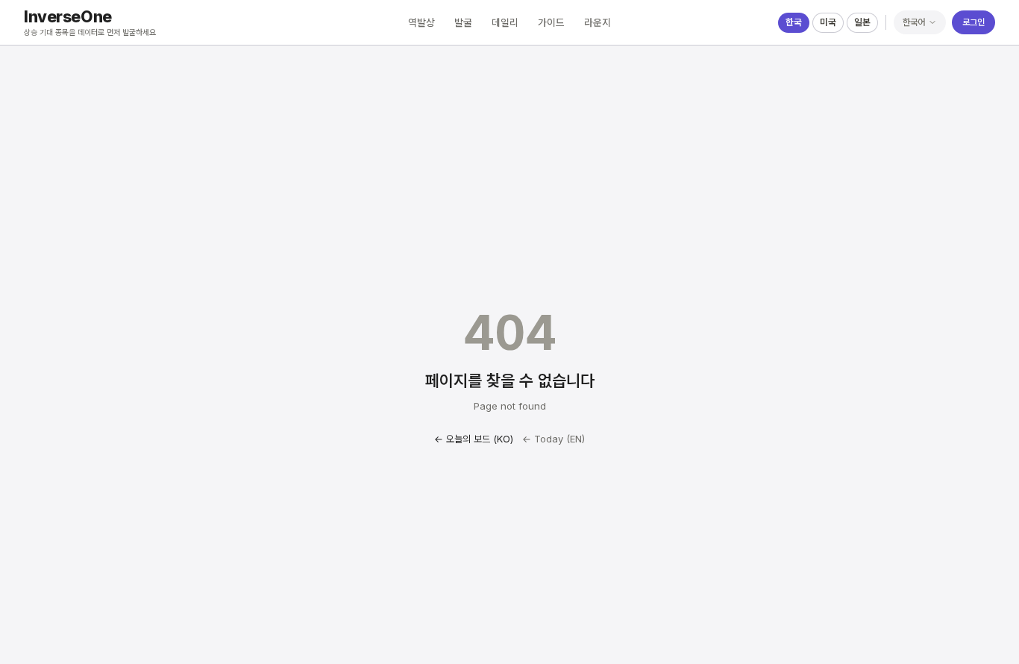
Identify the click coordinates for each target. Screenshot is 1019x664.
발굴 (463, 22)
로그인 (973, 22)
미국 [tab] (828, 22)
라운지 (597, 22)
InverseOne (68, 16)
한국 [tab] (794, 22)
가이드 (551, 22)
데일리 (505, 22)
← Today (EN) (553, 439)
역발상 (421, 22)
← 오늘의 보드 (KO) (473, 439)
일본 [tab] (862, 22)
